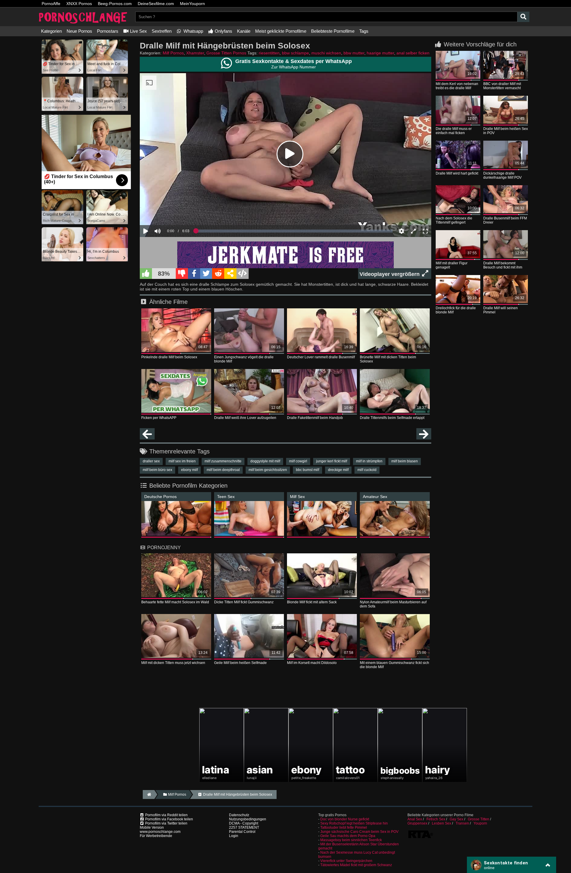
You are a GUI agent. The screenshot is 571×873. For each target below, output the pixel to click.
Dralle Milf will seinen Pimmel (500, 310)
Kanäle (243, 31)
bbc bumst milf (307, 470)
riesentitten (269, 53)
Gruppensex (417, 823)
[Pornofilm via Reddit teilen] (218, 273)
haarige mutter (380, 53)
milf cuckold (367, 470)
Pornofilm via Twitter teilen (165, 823)
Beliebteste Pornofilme (332, 31)
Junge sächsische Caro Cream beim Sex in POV (359, 832)
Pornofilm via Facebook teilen (168, 819)
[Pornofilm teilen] (230, 273)
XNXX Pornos (79, 3)
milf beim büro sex (157, 470)
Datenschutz (239, 815)
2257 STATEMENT (244, 827)
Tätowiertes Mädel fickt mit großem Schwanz (356, 865)
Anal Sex (414, 819)
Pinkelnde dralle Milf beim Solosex (169, 357)
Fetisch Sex (435, 819)
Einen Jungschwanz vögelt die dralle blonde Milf (244, 359)
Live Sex (138, 31)
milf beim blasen (404, 461)
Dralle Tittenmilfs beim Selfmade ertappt (392, 418)
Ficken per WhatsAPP (158, 418)
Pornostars (107, 31)
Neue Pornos (79, 31)
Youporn (480, 823)
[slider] (167, 212)
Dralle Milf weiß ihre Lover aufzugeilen (245, 418)
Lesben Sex (441, 823)
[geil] (146, 273)
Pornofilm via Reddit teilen (166, 815)
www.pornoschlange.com (160, 832)
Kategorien (51, 31)
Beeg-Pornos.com (115, 3)
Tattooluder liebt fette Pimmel (343, 827)
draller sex (151, 461)
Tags (363, 31)
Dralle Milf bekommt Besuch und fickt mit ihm (502, 265)
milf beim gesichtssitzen (268, 470)
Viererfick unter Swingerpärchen (346, 861)
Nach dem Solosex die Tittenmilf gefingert (454, 220)
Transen (462, 823)
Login (233, 836)
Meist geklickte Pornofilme (280, 31)
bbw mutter (353, 53)
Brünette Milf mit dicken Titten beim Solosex (388, 359)
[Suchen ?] (523, 17)
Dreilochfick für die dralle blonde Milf (456, 310)
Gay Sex (456, 819)
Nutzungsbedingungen (247, 819)
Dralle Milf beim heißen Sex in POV (505, 131)
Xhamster (195, 53)
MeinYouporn (192, 3)
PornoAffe (51, 3)
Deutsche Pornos (160, 496)
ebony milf (189, 470)
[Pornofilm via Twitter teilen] (206, 273)
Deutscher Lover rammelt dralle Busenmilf (321, 357)
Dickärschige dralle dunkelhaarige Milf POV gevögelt (502, 175)
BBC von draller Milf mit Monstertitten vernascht (502, 86)
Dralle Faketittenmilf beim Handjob (315, 418)
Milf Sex (297, 496)
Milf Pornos (173, 53)
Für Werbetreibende (156, 836)
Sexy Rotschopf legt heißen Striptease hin (354, 823)
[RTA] (420, 838)
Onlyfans (223, 31)
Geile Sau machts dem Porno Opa (347, 836)
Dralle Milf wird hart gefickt (457, 173)
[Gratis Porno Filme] (83, 24)
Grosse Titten (478, 819)
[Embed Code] (242, 273)
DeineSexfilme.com (156, 3)
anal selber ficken (412, 53)
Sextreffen (162, 31)
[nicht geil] (182, 273)
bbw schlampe (295, 53)
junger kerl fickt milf (331, 461)
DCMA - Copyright (243, 823)
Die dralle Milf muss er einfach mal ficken (454, 131)
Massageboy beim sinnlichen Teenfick (351, 840)
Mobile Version (152, 827)
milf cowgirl (298, 461)
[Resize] (413, 231)
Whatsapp (192, 31)
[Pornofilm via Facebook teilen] (194, 273)
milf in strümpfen (369, 461)
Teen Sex (226, 496)
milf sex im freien (182, 461)
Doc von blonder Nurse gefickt (344, 819)
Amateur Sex (375, 496)
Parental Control (242, 832)
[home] (148, 794)
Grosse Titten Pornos (226, 53)
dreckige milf (338, 470)
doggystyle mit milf (265, 461)
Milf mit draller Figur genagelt (452, 265)
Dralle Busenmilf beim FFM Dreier (505, 220)
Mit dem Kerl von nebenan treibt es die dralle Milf (457, 86)
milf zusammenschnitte (223, 461)
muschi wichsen (326, 53)
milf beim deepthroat (223, 470)
